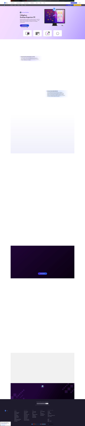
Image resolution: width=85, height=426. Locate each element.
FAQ (40, 412)
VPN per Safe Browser (26, 419)
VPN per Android (26, 415)
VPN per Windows (26, 411)
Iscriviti (46, 403)
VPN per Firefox (26, 417)
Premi (48, 414)
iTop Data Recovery (16, 416)
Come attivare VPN (42, 414)
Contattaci (49, 412)
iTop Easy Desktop (16, 413)
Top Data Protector (16, 417)
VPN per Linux (25, 418)
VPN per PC (25, 413)
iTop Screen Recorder (16, 412)
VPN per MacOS (26, 412)
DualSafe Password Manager (17, 419)
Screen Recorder (34, 416)
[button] (27, 337)
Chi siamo (49, 411)
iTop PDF (15, 418)
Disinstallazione (42, 415)
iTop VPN (15, 411)
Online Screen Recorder (17, 420)
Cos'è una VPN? (34, 411)
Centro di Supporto (42, 411)
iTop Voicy (15, 414)
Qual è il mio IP (34, 412)
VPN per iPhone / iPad (26, 414)
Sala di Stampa (49, 413)
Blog (32, 413)
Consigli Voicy (34, 415)
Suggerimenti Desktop (34, 414)
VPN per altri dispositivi (26, 420)
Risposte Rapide (34, 417)
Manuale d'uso (42, 413)
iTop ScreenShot (16, 415)
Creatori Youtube (50, 416)
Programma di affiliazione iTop (51, 415)
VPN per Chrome (26, 416)
